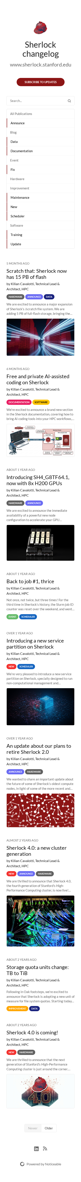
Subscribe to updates (41, 82)
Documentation (22, 151)
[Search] (69, 100)
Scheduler (18, 216)
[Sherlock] (40, 28)
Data (14, 142)
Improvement (19, 188)
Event (14, 160)
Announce (18, 123)
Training (16, 235)
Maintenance (20, 197)
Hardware (17, 179)
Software (16, 225)
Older (49, 1128)
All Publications (21, 114)
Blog (13, 132)
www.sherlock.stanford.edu (40, 64)
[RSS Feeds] (45, 1148)
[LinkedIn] (38, 1148)
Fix (13, 169)
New (14, 207)
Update (16, 244)
